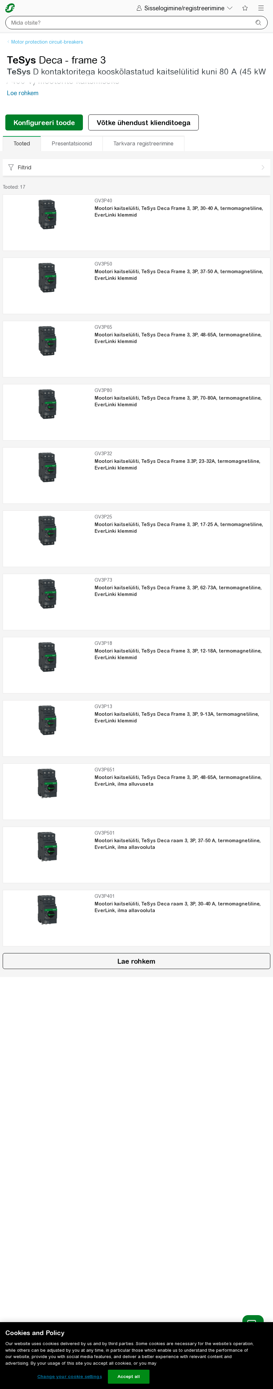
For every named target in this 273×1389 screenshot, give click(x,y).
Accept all (129, 1376)
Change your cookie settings (69, 1376)
